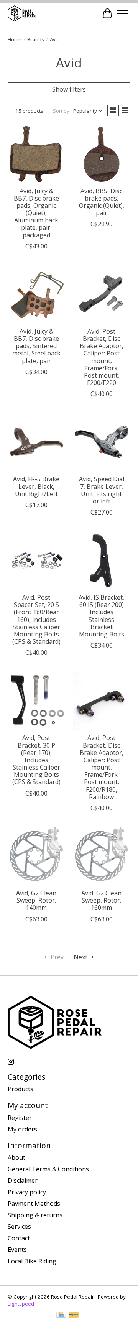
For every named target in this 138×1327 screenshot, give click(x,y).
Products (20, 1089)
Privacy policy (27, 1192)
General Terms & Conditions (48, 1169)
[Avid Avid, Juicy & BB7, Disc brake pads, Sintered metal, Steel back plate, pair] (36, 294)
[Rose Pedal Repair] (22, 13)
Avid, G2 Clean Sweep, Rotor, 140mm (36, 900)
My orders (22, 1129)
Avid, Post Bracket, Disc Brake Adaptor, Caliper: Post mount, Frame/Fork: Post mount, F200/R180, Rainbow (101, 767)
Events (17, 1249)
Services (19, 1226)
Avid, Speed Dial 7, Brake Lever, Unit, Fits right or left (101, 490)
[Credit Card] (61, 1315)
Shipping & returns (35, 1215)
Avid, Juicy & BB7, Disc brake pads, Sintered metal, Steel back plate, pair (36, 346)
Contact (19, 1238)
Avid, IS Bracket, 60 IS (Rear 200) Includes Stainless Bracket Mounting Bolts (101, 615)
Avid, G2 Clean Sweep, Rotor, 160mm (101, 900)
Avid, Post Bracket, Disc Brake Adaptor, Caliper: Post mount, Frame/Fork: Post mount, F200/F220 (101, 357)
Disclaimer (23, 1180)
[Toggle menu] (122, 13)
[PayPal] (74, 1315)
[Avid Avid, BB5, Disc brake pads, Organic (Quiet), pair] (101, 154)
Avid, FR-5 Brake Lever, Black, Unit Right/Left (36, 486)
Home (14, 39)
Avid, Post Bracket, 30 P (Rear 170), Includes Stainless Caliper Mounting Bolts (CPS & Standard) (36, 759)
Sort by (61, 110)
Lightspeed (21, 1303)
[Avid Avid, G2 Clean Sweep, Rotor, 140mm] (36, 856)
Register (20, 1117)
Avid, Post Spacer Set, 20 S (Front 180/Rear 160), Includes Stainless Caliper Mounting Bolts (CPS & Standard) (36, 619)
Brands (35, 39)
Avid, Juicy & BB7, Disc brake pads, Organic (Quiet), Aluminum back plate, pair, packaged (36, 213)
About (16, 1157)
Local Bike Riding (32, 1261)
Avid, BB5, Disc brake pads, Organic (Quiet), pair (101, 202)
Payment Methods (34, 1203)
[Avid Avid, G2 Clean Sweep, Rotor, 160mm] (101, 856)
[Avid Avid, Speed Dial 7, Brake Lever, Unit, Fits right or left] (101, 442)
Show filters (69, 89)
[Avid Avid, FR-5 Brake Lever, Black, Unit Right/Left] (36, 442)
